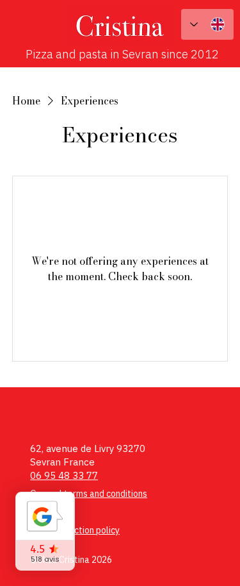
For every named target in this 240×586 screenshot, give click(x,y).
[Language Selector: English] (207, 24)
